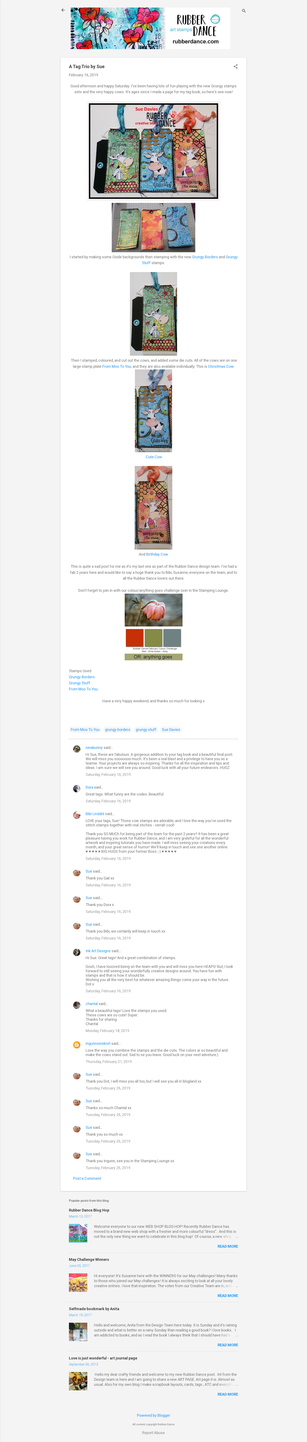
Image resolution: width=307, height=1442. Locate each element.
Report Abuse (153, 1433)
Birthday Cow (157, 554)
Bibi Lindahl (95, 814)
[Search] (243, 11)
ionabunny (94, 747)
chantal (92, 1004)
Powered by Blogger (153, 1415)
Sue (89, 871)
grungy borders (117, 729)
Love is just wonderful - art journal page (103, 1358)
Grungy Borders (205, 257)
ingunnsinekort (98, 1043)
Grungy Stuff (79, 683)
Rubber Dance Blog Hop (89, 1210)
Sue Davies (171, 729)
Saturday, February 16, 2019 (108, 774)
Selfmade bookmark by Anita (94, 1309)
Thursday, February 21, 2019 (109, 1061)
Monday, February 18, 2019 (107, 1030)
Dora (89, 787)
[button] (235, 67)
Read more (228, 1246)
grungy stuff (146, 729)
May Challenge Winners (89, 1259)
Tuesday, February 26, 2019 (108, 1088)
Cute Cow (154, 457)
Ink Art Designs (98, 951)
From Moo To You (116, 366)
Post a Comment (87, 1178)
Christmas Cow (220, 366)
